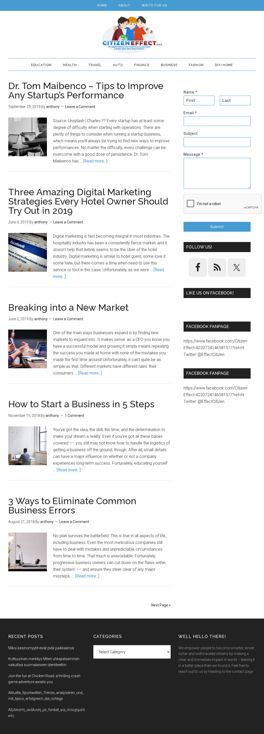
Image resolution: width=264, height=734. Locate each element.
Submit (217, 227)
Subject (191, 133)
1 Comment (74, 415)
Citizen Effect (132, 34)
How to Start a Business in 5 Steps (81, 404)
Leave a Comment (80, 107)
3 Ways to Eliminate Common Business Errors (72, 505)
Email (190, 113)
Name (190, 92)
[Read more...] (95, 161)
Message (193, 154)
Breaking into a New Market (68, 307)
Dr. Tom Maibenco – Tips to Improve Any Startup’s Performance (85, 90)
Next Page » (161, 605)
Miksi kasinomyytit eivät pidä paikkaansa (41, 648)
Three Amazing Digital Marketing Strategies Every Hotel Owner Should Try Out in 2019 (88, 201)
